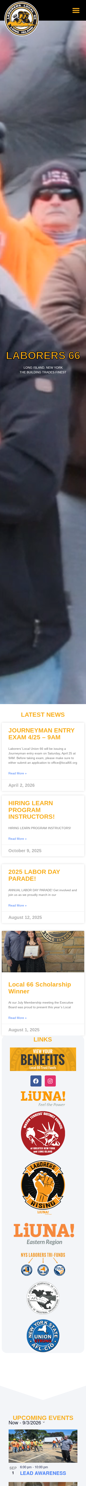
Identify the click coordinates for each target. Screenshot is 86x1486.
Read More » (17, 773)
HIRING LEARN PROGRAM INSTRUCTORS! (31, 810)
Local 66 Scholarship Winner (39, 988)
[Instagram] (50, 1081)
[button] (76, 10)
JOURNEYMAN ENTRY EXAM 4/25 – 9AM (41, 734)
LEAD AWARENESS (43, 1472)
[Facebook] (35, 1081)
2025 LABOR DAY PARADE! (34, 875)
